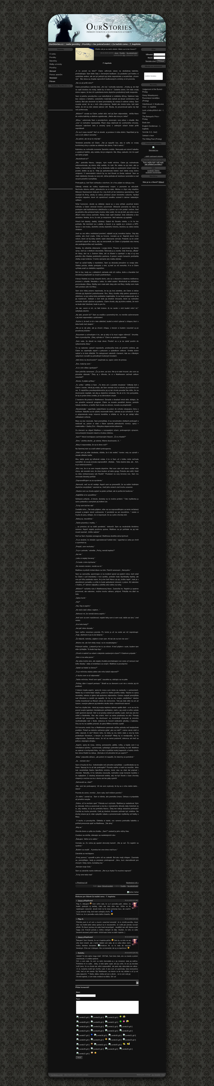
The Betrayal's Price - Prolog (151, 117)
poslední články (153, 171)
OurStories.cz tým (57, 1075)
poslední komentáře (153, 172)
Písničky (52, 68)
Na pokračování (132, 53)
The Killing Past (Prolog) (152, 139)
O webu (52, 54)
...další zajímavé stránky (153, 156)
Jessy (116, 53)
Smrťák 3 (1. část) (149, 132)
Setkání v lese (148, 135)
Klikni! (161, 182)
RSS (163, 1075)
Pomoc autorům (55, 74)
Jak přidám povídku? (153, 164)
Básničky (53, 61)
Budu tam (146, 122)
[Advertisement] (107, 5)
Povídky (52, 57)
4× (124, 55)
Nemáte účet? (151, 61)
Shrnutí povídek (107, 886)
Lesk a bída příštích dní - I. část (153, 111)
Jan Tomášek (155, 1075)
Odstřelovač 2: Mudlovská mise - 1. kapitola (153, 105)
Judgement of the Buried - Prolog (152, 90)
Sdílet (136, 892)
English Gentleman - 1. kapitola (151, 127)
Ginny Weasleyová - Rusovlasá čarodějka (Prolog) (150, 98)
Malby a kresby (55, 64)
